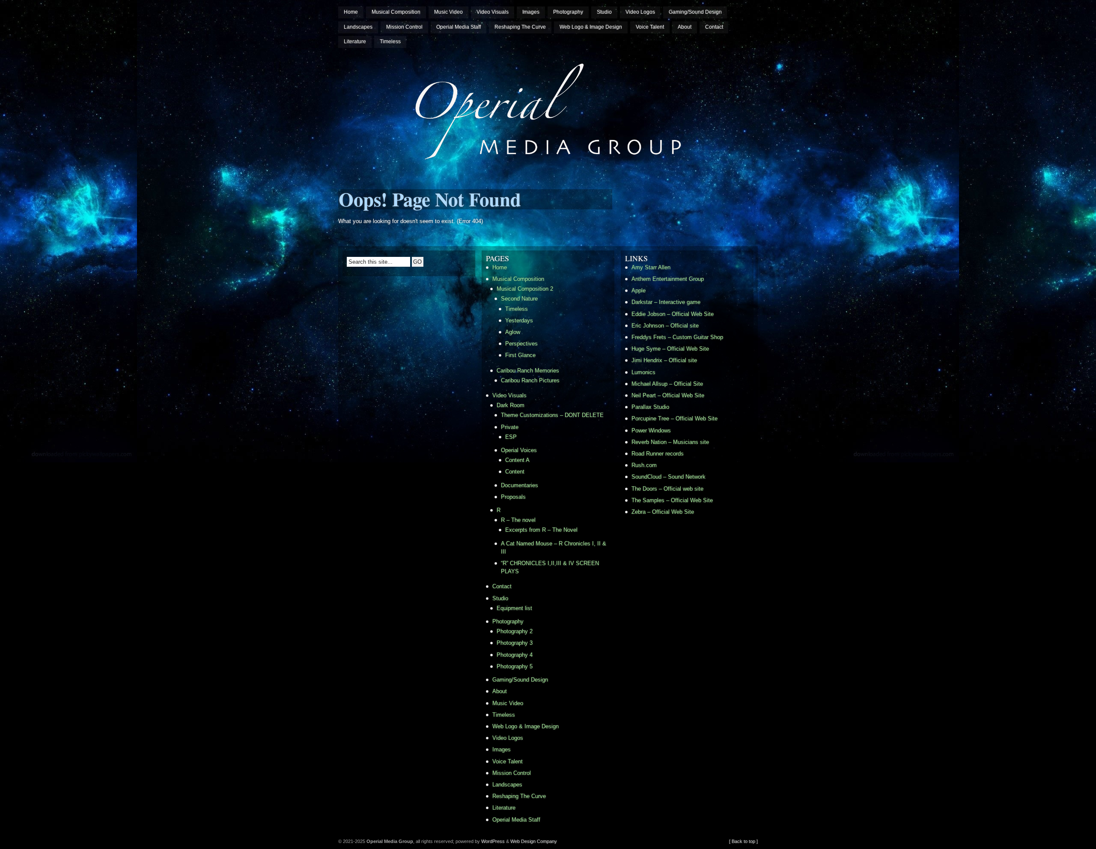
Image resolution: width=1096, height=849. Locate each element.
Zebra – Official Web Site (662, 512)
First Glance (520, 355)
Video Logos (640, 12)
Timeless (390, 42)
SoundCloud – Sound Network (668, 477)
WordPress (493, 841)
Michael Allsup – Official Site (667, 384)
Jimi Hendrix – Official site (664, 360)
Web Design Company (533, 841)
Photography (568, 12)
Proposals (513, 497)
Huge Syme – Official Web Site (670, 349)
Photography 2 (515, 631)
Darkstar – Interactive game (665, 302)
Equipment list (514, 608)
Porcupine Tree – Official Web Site (674, 418)
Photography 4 (515, 655)
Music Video (448, 12)
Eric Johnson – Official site (665, 325)
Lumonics (643, 372)
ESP (511, 437)
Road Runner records (657, 453)
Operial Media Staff (458, 27)
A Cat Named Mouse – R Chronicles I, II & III (553, 547)
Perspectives (521, 343)
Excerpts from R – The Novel (541, 530)
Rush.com (644, 465)
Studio (604, 12)
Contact (714, 27)
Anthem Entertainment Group (667, 279)
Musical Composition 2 (525, 289)
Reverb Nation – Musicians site (670, 442)
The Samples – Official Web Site (672, 500)
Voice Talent (650, 27)
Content (514, 471)
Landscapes (358, 27)
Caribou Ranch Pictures (530, 380)
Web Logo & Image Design (591, 27)
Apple (638, 290)
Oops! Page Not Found (430, 199)
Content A (517, 460)
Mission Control (404, 27)
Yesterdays (519, 320)
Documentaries (519, 485)
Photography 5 (515, 666)
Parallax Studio (650, 407)
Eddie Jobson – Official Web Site (672, 314)
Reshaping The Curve (520, 27)
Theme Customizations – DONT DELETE (552, 415)
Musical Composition (396, 12)
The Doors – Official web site (667, 489)
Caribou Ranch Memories (528, 370)
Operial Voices (519, 450)
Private (509, 427)
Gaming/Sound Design (695, 12)
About (684, 27)
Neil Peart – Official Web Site (667, 395)
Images (530, 12)
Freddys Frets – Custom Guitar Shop (677, 337)
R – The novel (518, 520)
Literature (355, 42)
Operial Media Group (369, 54)
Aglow (512, 332)
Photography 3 (515, 643)
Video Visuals (493, 12)
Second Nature (519, 298)
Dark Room (510, 405)
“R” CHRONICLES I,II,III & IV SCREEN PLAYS (550, 567)
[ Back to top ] (743, 841)
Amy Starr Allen (650, 267)
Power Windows (651, 430)
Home (351, 12)
